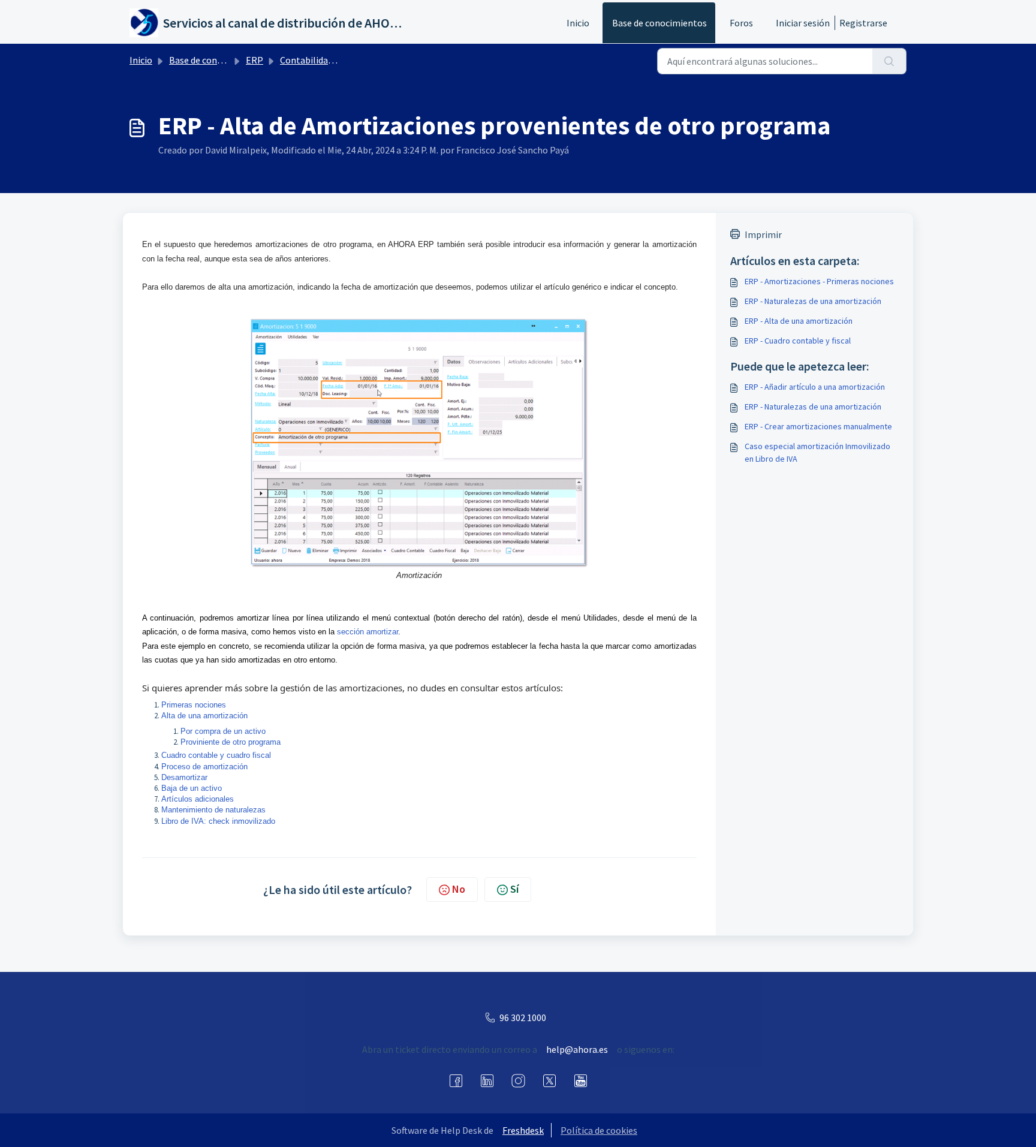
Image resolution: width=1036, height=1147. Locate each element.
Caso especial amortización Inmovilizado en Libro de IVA (817, 452)
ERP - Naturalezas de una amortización (813, 301)
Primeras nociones (193, 704)
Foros (741, 23)
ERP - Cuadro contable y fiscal (798, 340)
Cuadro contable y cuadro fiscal (216, 755)
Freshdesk (523, 1130)
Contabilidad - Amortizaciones (342, 60)
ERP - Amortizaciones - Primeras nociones (819, 281)
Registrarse (863, 23)
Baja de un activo (191, 788)
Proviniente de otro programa (230, 741)
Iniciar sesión (803, 23)
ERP (254, 60)
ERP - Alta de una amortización (799, 320)
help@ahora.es (577, 1049)
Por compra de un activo (223, 731)
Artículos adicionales (197, 798)
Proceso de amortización (204, 766)
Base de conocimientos (659, 23)
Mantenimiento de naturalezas (213, 809)
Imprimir (763, 234)
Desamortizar (184, 777)
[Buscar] (889, 61)
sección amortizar (367, 631)
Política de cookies (599, 1130)
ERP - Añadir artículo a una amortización (815, 386)
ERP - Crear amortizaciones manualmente (818, 426)
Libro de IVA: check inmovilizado (218, 821)
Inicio (578, 23)
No (458, 889)
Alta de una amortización (204, 715)
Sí (514, 889)
